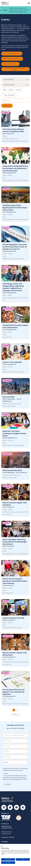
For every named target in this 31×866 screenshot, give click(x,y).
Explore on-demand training (11, 54)
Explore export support (9, 64)
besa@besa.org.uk (6, 826)
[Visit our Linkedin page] (3, 807)
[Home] (5, 3)
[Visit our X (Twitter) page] (10, 807)
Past (6, 95)
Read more (23, 12)
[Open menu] (29, 3)
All (5, 90)
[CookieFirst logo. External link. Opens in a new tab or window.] (1, 846)
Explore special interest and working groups (15, 69)
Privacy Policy (17, 779)
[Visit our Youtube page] (16, 807)
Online (11, 90)
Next (14, 714)
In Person (18, 90)
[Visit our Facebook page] (22, 807)
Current (12, 95)
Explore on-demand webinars (11, 59)
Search (6, 106)
